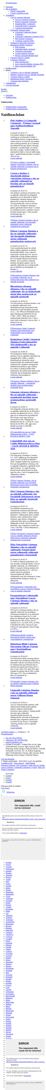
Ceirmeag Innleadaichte (24, 28)
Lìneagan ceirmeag (8, 765)
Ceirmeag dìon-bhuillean (19, 81)
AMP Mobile (30, 763)
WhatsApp (10, 792)
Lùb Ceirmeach (22, 765)
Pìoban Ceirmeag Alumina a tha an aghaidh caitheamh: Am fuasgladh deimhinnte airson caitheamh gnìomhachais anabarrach (24, 236)
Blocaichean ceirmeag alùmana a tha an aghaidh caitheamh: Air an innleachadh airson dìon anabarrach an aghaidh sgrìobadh (25, 291)
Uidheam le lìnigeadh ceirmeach (22, 43)
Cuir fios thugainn (12, 85)
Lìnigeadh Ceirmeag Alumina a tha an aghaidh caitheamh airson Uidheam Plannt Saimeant (24, 694)
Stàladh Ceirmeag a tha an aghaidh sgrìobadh (27, 75)
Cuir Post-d (5, 788)
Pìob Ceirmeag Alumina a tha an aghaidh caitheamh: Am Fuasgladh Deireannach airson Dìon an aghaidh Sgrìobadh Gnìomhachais (25, 496)
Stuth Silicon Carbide (36, 765)
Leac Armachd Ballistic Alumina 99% (29, 64)
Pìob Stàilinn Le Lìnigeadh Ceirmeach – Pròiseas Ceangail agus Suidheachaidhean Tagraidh (25, 124)
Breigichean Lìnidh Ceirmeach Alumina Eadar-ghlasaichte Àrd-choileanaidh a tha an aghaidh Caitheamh (25, 343)
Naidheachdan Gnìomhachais (17, 109)
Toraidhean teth (7, 763)
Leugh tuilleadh (16, 158)
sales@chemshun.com (14, 742)
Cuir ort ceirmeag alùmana (20, 17)
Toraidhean (10, 15)
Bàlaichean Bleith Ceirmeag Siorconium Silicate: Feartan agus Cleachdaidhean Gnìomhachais (24, 648)
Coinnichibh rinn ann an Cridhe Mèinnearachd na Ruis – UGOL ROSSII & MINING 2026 (25, 445)
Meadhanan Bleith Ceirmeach (21, 45)
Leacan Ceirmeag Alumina (25, 20)
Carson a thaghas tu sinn (19, 13)
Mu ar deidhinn (11, 9)
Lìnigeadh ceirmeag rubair (20, 30)
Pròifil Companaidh (17, 11)
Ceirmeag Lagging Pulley (24, 41)
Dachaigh (9, 7)
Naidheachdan (11, 68)
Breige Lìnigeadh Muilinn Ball (26, 56)
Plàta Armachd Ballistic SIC (25, 66)
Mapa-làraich (19, 763)
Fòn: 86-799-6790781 (14, 738)
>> (17, 732)
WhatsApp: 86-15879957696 (16, 740)
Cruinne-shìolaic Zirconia (24, 53)
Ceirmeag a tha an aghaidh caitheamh (24, 73)
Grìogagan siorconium (23, 51)
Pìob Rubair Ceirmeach (24, 39)
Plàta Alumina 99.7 (22, 62)
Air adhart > (11, 732)
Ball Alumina (20, 47)
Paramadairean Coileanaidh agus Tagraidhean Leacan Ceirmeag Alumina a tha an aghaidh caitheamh (24, 599)
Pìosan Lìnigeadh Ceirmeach (26, 22)
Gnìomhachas (11, 83)
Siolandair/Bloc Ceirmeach (25, 24)
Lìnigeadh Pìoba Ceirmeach (25, 26)
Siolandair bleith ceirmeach (25, 49)
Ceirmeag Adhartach (18, 60)
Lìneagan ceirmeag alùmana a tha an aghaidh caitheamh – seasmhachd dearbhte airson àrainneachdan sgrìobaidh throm (25, 397)
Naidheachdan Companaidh (16, 107)
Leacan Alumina (7, 767)
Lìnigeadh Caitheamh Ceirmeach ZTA (29, 37)
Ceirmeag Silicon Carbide (20, 58)
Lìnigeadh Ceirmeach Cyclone (25, 767)
